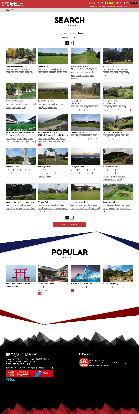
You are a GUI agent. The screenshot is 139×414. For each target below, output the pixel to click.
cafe (96, 138)
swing (94, 135)
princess (106, 176)
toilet (121, 72)
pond (12, 205)
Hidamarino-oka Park (79, 202)
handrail (50, 107)
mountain (78, 75)
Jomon (113, 173)
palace (84, 287)
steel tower (86, 75)
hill (31, 72)
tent (105, 69)
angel (62, 173)
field (12, 170)
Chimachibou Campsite (112, 66)
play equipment (108, 110)
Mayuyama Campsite (14, 101)
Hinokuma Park (12, 167)
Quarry (106, 287)
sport (25, 138)
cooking (126, 72)
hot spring (19, 208)
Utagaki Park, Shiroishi (47, 132)
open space (14, 69)
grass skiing (50, 104)
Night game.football (17, 173)
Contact (125, 6)
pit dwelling (106, 173)
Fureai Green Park (110, 202)
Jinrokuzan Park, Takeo (80, 66)
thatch (44, 211)
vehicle (106, 208)
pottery (79, 287)
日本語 (93, 3)
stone (115, 287)
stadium (30, 138)
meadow (59, 72)
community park (77, 132)
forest (8, 72)
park (8, 69)
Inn (24, 208)
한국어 (126, 3)
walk (25, 173)
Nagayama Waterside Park (17, 66)
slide (124, 110)
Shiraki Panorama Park (112, 132)
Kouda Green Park (46, 101)
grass (76, 173)
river (25, 69)
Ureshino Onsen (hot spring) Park (20, 202)
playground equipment (85, 135)
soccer (8, 138)
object (115, 176)
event (45, 290)
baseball (27, 170)
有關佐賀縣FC (94, 6)
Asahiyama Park (110, 101)
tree (13, 72)
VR (40, 145)
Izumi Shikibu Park (110, 167)
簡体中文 (118, 3)
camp (109, 69)
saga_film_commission (98, 360)
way (72, 110)
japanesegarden (58, 287)
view (94, 72)
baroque (90, 287)
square (21, 69)
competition (52, 72)
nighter (29, 141)
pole (40, 72)
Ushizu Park (43, 202)
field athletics (87, 72)
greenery (51, 208)
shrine (40, 287)
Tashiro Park (76, 101)
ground (8, 173)
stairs (91, 75)
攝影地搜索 (111, 6)
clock (58, 173)
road (45, 107)
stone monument (93, 106)
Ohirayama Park (77, 167)
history (119, 179)
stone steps (52, 141)
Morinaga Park (44, 167)
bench (27, 72)
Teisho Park (43, 66)
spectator (9, 141)
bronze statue (124, 173)
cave (125, 287)
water (30, 69)
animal (127, 205)
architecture (60, 141)
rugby (62, 69)
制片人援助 (103, 6)
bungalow (32, 104)
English (100, 3)
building (106, 75)
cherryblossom (48, 287)
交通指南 (119, 6)
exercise (45, 72)
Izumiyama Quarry (110, 284)
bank (55, 107)
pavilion (22, 72)
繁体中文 (109, 3)
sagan (13, 138)
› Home (8, 10)
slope (61, 104)
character (111, 208)
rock (111, 72)
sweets (52, 170)
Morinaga (45, 170)
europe (73, 287)
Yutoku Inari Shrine (46, 284)
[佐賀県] (10, 380)
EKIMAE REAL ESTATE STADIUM (20, 132)
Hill (104, 211)
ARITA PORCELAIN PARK (81, 284)
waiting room (16, 141)
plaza (77, 72)
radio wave (74, 78)
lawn (16, 72)
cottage (113, 138)
